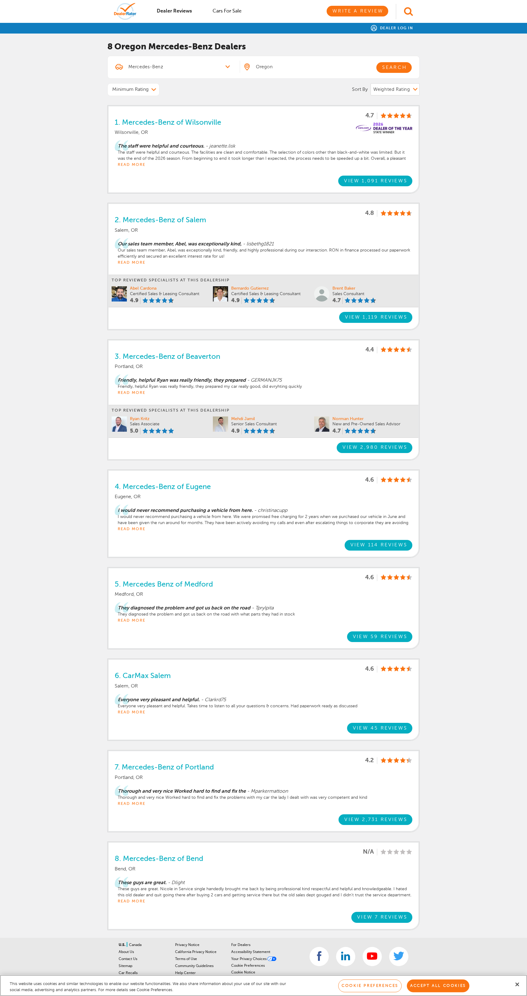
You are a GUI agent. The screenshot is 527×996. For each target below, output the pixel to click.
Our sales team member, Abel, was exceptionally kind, (180, 244)
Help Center (185, 973)
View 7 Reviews (382, 917)
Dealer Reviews (174, 11)
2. (160, 220)
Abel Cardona (143, 288)
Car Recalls (128, 973)
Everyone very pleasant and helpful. (159, 700)
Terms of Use (186, 959)
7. (164, 767)
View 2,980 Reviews (374, 447)
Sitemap (125, 966)
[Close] (517, 984)
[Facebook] (319, 956)
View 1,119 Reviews (376, 317)
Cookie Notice (243, 972)
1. (168, 122)
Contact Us (128, 959)
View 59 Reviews (380, 636)
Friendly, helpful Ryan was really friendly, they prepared (182, 380)
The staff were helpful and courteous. (161, 146)
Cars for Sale (227, 11)
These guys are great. (142, 882)
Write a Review (357, 11)
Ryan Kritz (139, 419)
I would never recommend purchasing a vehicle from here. (185, 510)
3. (167, 356)
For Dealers (240, 945)
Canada (135, 945)
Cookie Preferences (248, 966)
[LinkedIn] (345, 956)
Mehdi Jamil (243, 419)
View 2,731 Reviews (375, 819)
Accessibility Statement (250, 952)
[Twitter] (398, 956)
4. (163, 487)
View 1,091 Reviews (375, 181)
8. (159, 858)
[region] (263, 985)
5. (164, 584)
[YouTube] (372, 956)
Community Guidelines (194, 966)
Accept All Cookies (438, 986)
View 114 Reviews (378, 545)
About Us (126, 952)
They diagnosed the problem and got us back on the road (184, 608)
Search (394, 67)
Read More (131, 165)
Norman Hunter (348, 419)
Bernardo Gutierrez (250, 288)
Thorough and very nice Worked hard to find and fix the (182, 791)
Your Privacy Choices (249, 959)
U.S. (122, 945)
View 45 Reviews (380, 728)
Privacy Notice (187, 945)
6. (143, 676)
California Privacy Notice (196, 952)
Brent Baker (343, 288)
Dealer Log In (395, 28)
